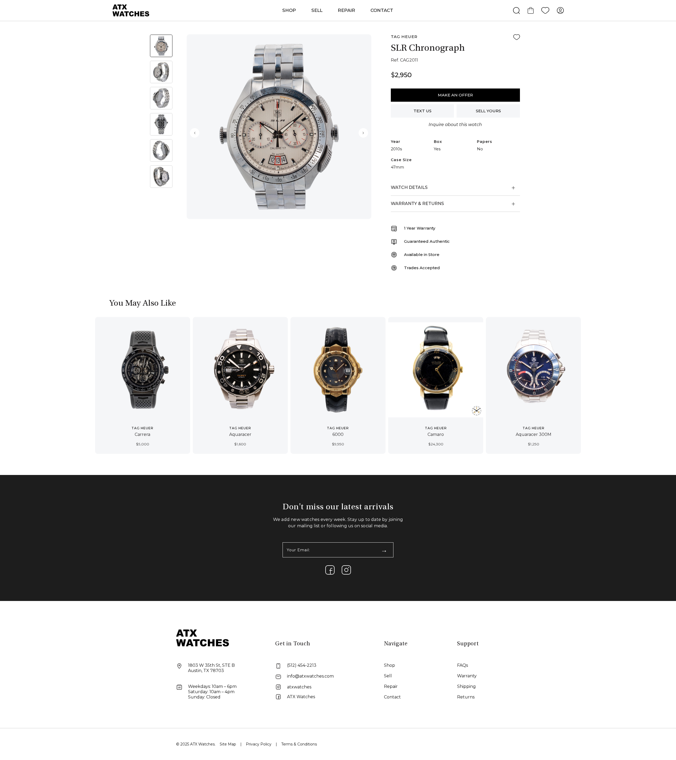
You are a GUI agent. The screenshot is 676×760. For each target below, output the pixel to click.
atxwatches (299, 686)
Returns (466, 697)
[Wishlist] (545, 10)
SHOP (289, 10)
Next (363, 133)
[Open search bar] (516, 10)
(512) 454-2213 (301, 665)
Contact (381, 10)
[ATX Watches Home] (130, 10)
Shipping (466, 686)
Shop (389, 665)
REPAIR (346, 10)
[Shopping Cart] (531, 10)
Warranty (467, 675)
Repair (391, 686)
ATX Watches (301, 696)
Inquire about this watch (455, 124)
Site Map (228, 744)
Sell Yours (488, 110)
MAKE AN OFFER (455, 94)
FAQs (462, 665)
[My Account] (560, 10)
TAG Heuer (404, 36)
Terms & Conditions (299, 744)
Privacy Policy (258, 744)
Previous (194, 133)
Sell (316, 10)
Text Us (422, 110)
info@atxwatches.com (310, 676)
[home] (202, 637)
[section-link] (330, 570)
